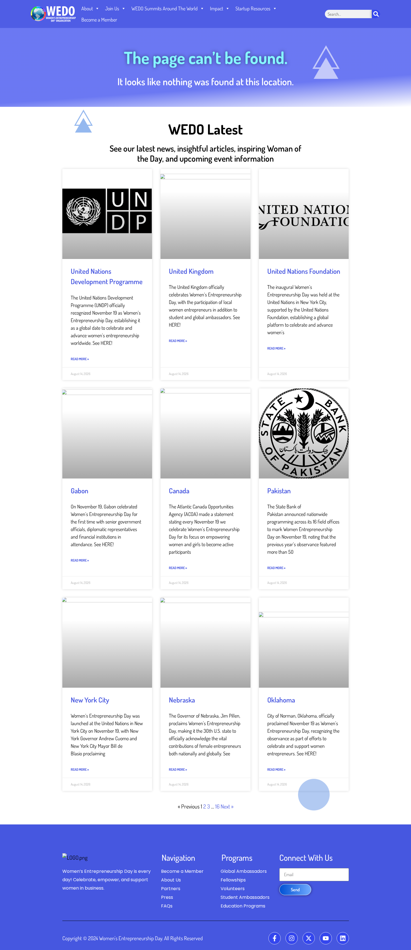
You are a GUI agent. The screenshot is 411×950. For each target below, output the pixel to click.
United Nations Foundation (303, 271)
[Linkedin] (343, 938)
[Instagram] (291, 938)
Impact (216, 8)
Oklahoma (281, 699)
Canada (179, 490)
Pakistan (279, 490)
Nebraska (182, 699)
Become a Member (99, 19)
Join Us (112, 8)
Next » (227, 806)
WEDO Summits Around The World (164, 8)
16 (217, 806)
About (87, 8)
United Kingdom (191, 271)
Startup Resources (252, 8)
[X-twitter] (309, 938)
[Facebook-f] (274, 938)
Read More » (80, 359)
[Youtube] (326, 938)
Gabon (79, 490)
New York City (90, 699)
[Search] (376, 14)
